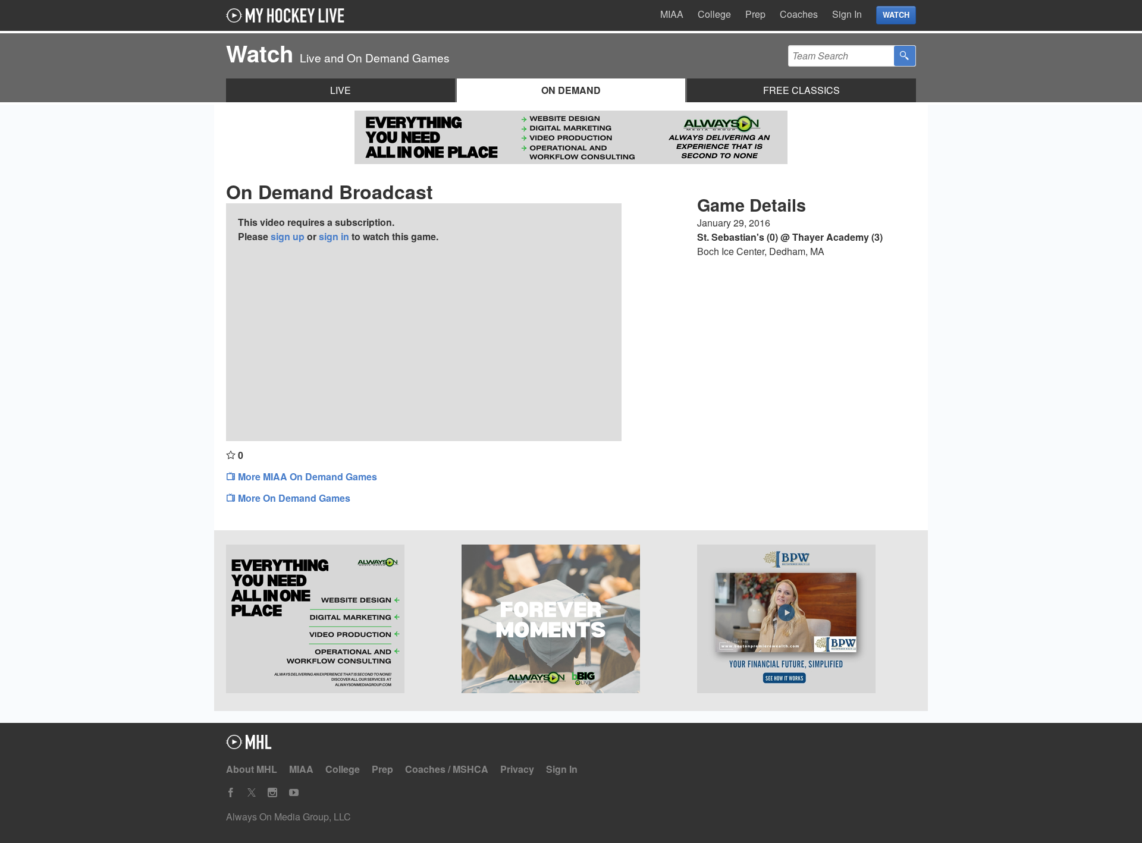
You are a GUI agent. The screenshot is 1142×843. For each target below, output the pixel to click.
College (714, 14)
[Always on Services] (335, 620)
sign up (288, 236)
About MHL (251, 769)
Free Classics (801, 90)
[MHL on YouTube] (294, 793)
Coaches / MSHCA (446, 769)
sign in (334, 236)
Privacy (517, 769)
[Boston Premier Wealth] (806, 620)
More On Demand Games (293, 498)
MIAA (671, 14)
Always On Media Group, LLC (288, 816)
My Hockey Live (288, 15)
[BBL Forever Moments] (571, 620)
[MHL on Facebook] (231, 793)
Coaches (799, 14)
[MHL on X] (251, 793)
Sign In (847, 14)
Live (340, 90)
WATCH (896, 15)
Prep (755, 14)
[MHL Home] (249, 745)
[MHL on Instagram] (272, 793)
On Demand (571, 90)
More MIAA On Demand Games (306, 476)
